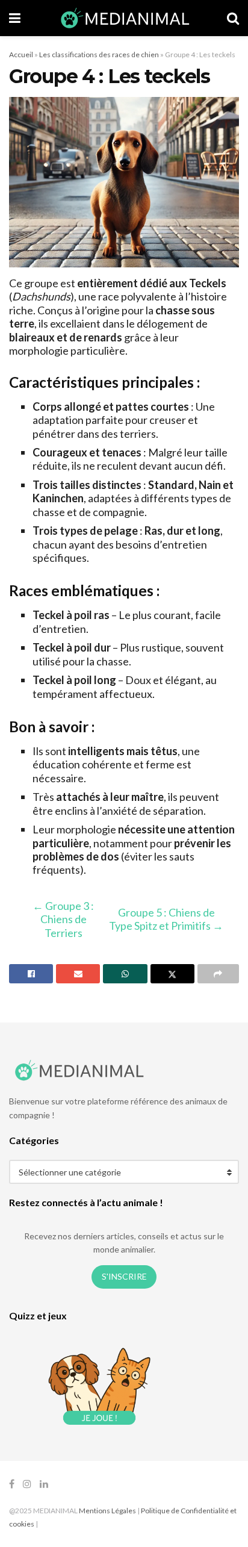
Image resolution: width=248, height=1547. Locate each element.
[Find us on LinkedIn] (44, 1484)
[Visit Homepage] (124, 18)
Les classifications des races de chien (99, 54)
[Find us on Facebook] (11, 1484)
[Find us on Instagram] (27, 1484)
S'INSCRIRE (124, 1276)
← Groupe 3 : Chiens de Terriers (63, 919)
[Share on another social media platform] (218, 973)
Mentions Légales (107, 1510)
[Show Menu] (14, 18)
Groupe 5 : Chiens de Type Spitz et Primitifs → (166, 919)
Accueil (21, 54)
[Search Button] (233, 18)
